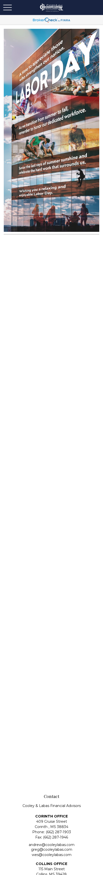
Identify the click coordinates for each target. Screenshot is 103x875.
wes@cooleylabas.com (52, 854)
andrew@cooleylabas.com (51, 844)
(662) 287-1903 (58, 832)
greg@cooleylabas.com (51, 849)
